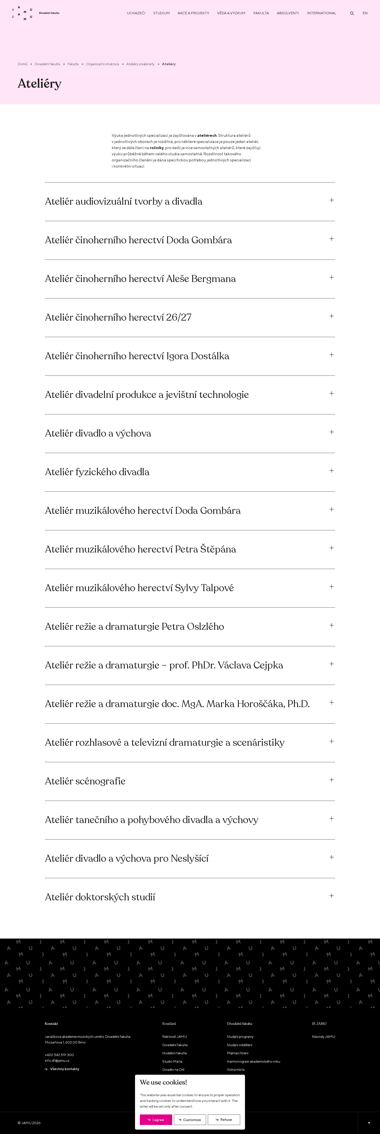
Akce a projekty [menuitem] (193, 13)
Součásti (169, 1023)
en (365, 13)
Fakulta (73, 64)
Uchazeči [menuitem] (136, 13)
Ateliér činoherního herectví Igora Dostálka (137, 356)
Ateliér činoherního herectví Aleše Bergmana (140, 279)
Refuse (226, 1120)
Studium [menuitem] (161, 13)
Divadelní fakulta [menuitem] (175, 1045)
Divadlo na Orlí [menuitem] (173, 1069)
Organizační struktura (102, 64)
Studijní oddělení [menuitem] (239, 1045)
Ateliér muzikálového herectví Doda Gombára (143, 511)
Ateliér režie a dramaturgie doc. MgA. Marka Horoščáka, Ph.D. (177, 704)
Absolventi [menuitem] (288, 13)
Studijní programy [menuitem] (240, 1037)
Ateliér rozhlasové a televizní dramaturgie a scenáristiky (165, 743)
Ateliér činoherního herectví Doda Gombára (138, 240)
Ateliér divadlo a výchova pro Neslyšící (127, 859)
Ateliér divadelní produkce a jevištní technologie (147, 395)
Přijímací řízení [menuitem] (237, 1053)
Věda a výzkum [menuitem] (231, 13)
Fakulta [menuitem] (261, 13)
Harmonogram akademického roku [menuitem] (253, 1061)
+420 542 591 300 (59, 1055)
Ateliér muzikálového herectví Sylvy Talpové (139, 588)
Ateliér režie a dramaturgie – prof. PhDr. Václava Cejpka (164, 665)
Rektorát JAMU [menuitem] (174, 1037)
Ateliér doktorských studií (100, 897)
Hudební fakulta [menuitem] (174, 1053)
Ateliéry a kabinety (140, 64)
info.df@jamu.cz (57, 1060)
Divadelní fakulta (47, 64)
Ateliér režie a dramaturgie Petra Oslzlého (134, 627)
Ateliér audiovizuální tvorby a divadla (124, 202)
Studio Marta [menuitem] (172, 1061)
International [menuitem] (321, 13)
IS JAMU (319, 1023)
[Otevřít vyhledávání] (352, 13)
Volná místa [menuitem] (236, 1069)
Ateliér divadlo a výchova (98, 434)
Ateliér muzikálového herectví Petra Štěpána (140, 550)
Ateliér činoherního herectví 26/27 (118, 318)
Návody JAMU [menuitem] (323, 1037)
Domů (22, 64)
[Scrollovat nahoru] (369, 1123)
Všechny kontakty (64, 1069)
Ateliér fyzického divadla (97, 472)
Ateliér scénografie (85, 781)
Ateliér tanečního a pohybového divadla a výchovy (152, 820)
